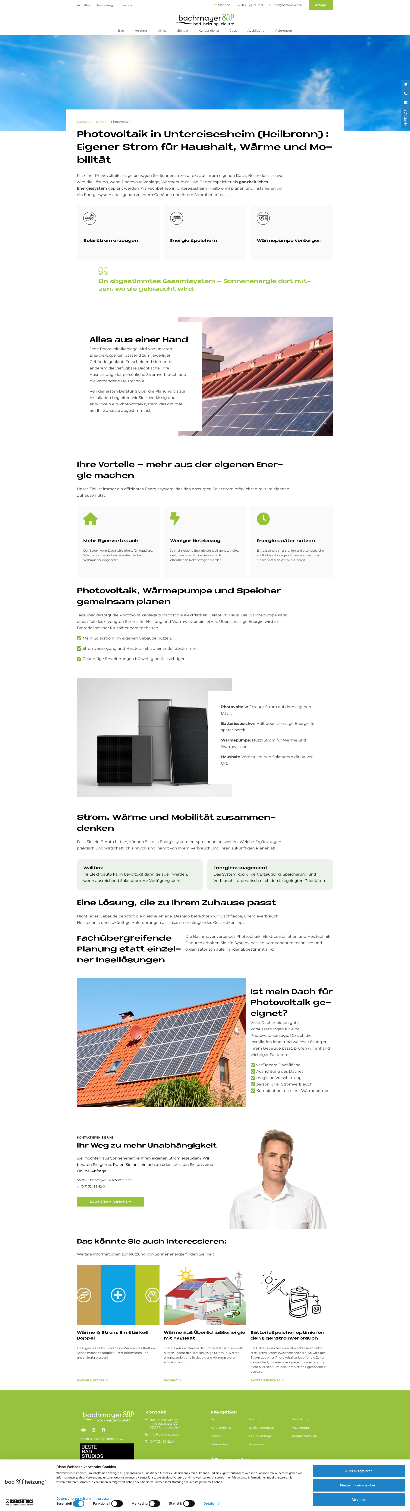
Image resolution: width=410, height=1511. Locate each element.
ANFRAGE (406, 117)
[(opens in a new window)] (83, 1430)
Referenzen (283, 30)
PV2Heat (171, 1380)
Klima (162, 30)
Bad (121, 30)
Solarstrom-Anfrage (108, 1202)
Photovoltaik (120, 122)
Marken (216, 1436)
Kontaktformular (304, 1436)
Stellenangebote (261, 1428)
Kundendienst (209, 30)
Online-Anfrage (260, 1436)
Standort (224, 5)
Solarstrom (300, 1419)
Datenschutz (220, 1444)
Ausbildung (256, 30)
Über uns (125, 5)
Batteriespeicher (265, 1380)
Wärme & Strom (90, 1380)
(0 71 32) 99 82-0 (252, 5)
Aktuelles (83, 5)
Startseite (84, 122)
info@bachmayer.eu (287, 5)
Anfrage (321, 5)
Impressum (257, 1444)
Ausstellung (104, 5)
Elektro (182, 30)
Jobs (233, 30)
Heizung (141, 30)
